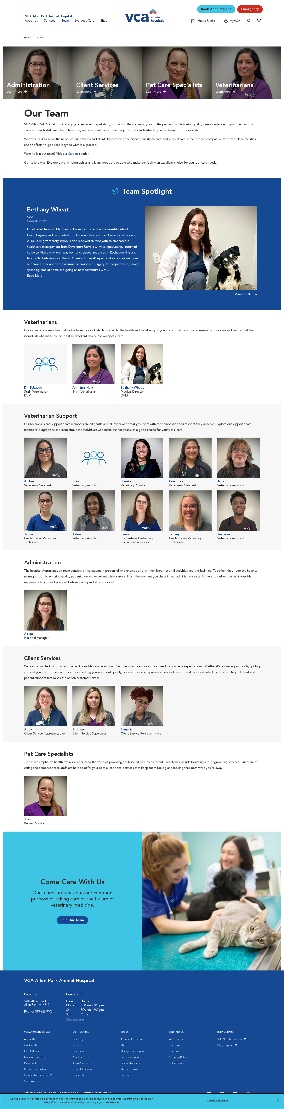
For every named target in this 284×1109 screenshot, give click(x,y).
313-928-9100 (44, 1011)
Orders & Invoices (131, 1069)
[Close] (278, 1100)
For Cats (174, 1051)
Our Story (77, 1039)
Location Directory (34, 1057)
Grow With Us (31, 1081)
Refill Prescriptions (131, 1057)
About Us (31, 20)
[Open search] (250, 21)
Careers (73, 154)
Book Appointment (216, 9)
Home (27, 37)
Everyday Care (84, 20)
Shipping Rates (177, 1057)
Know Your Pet (80, 1063)
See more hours (75, 1019)
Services (49, 20)
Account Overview (131, 1039)
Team (65, 20)
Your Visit (77, 1057)
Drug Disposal (227, 1046)
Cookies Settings (217, 1101)
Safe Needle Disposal (230, 1040)
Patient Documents (131, 1063)
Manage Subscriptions (133, 1051)
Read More (34, 275)
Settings (125, 1075)
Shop (104, 20)
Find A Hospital (33, 1051)
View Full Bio (244, 294)
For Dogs (174, 1045)
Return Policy (176, 1063)
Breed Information (82, 1069)
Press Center (31, 1063)
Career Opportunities (37, 1076)
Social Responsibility (36, 1069)
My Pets (125, 1045)
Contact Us (30, 1045)
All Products (176, 1039)
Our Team (78, 1051)
